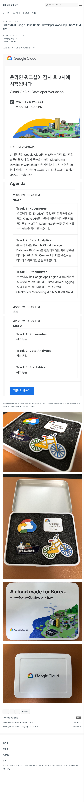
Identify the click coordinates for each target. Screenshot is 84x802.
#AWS (38, 765)
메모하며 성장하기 (10, 5)
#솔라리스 (13, 765)
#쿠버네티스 (6, 769)
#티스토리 (6, 765)
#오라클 (20, 765)
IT (8, 13)
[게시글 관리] (17, 711)
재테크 (34, 13)
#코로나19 (45, 765)
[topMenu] (80, 4)
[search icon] (47, 5)
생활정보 (26, 13)
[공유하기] (12, 711)
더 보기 (79, 718)
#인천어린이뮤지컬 (56, 765)
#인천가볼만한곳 (30, 765)
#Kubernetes (73, 765)
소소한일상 (16, 13)
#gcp (65, 765)
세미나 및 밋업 (7, 21)
